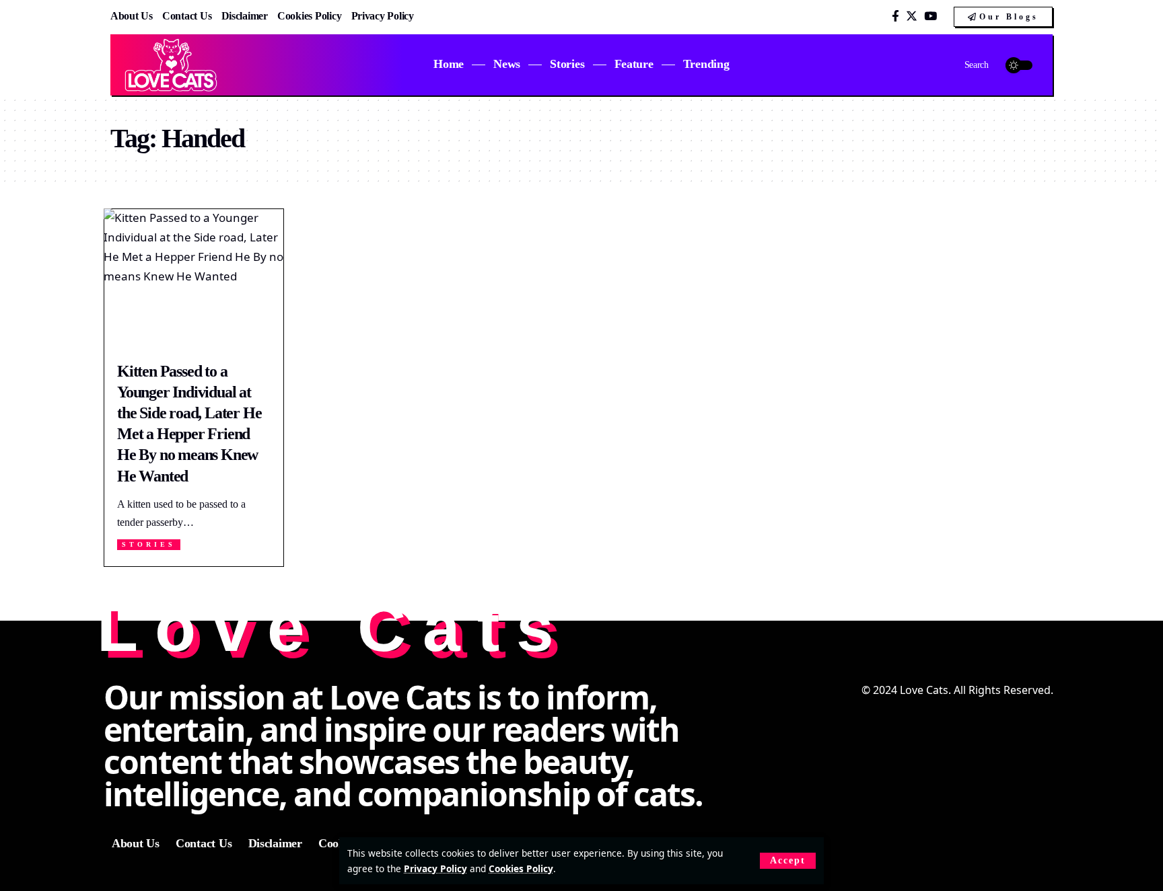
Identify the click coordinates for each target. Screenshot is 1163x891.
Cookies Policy (521, 868)
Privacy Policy (435, 868)
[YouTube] (930, 16)
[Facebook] (895, 16)
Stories (149, 544)
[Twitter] (912, 16)
